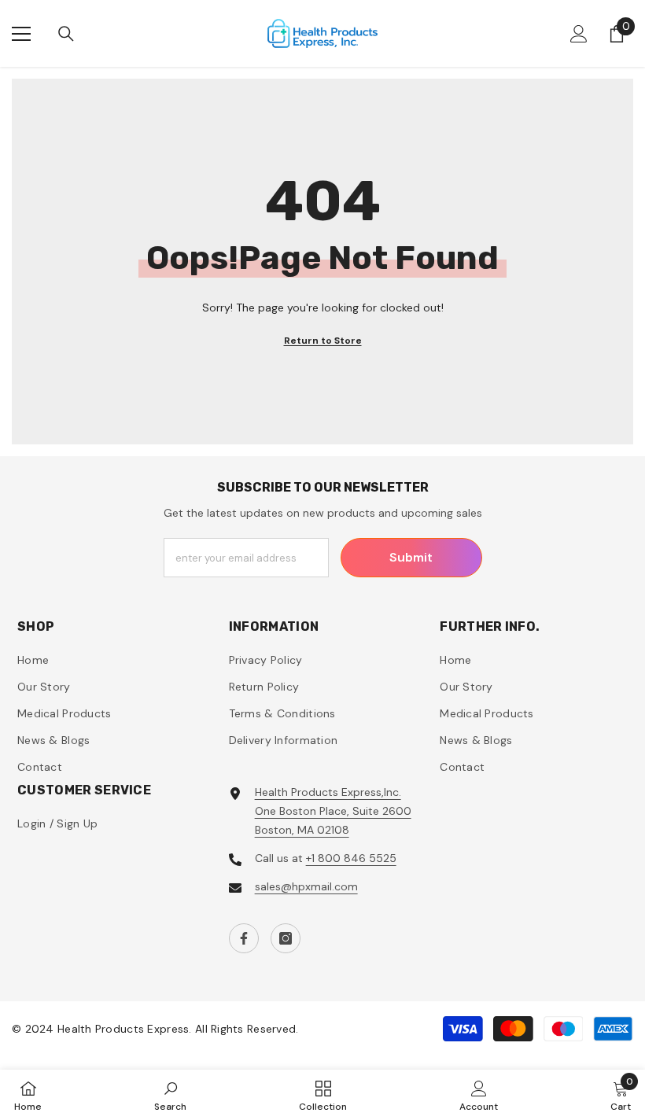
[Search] (66, 33)
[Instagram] (285, 938)
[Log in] (579, 33)
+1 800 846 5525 (351, 858)
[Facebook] (244, 938)
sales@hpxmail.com (306, 886)
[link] (170, 1095)
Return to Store (323, 340)
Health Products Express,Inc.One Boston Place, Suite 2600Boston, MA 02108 (333, 811)
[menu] (21, 33)
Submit (411, 557)
